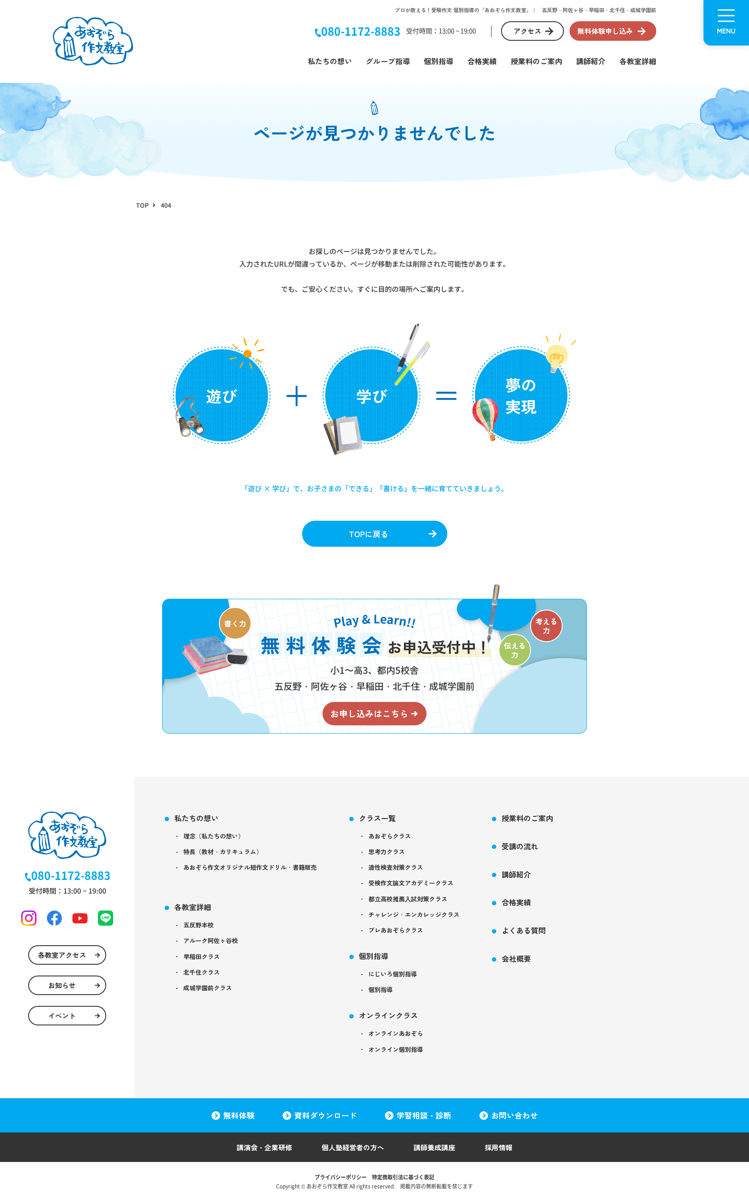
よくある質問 (524, 930)
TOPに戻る (368, 533)
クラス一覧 (377, 818)
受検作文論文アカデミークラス (410, 882)
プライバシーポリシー (341, 1177)
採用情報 (498, 1147)
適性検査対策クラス (395, 867)
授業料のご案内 (536, 60)
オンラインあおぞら (395, 1033)
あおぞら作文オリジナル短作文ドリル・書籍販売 (250, 867)
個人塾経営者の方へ (353, 1147)
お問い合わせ (514, 1115)
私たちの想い (330, 60)
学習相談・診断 (424, 1115)
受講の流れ (520, 846)
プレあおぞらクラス (395, 930)
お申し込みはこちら (369, 713)
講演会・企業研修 (264, 1147)
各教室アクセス (62, 955)
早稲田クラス (201, 956)
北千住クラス (201, 972)
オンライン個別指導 (395, 1049)
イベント (62, 1015)
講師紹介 (591, 60)
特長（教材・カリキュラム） (222, 851)
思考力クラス (386, 851)
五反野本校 (198, 924)
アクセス (527, 31)
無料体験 (238, 1115)
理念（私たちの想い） (213, 836)
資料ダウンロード (325, 1115)
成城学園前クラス (207, 987)
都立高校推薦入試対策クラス (407, 898)
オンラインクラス (388, 1015)
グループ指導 (388, 60)
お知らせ (62, 985)
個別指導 (438, 60)
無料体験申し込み (605, 31)
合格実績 (482, 60)
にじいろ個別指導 (392, 973)
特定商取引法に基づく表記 (403, 1177)
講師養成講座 (434, 1147)
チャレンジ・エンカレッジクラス (413, 914)
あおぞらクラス (389, 836)
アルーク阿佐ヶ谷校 (210, 940)
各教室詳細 (637, 60)
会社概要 (516, 958)
